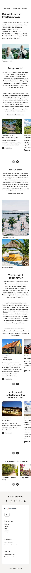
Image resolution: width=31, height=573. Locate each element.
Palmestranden (17, 184)
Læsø (5, 528)
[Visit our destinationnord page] (25, 501)
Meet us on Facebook (10, 545)
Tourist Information (9, 557)
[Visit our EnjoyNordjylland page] (15, 501)
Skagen (6, 526)
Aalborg (6, 531)
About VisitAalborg (9, 554)
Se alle (6, 533)
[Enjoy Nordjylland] (10, 508)
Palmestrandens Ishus (15, 193)
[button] (12, 142)
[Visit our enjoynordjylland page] (6, 501)
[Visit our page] (10, 501)
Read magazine (8, 542)
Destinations (7, 8)
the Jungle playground (22, 189)
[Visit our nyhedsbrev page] (20, 501)
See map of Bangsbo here (15, 115)
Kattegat (6, 524)
